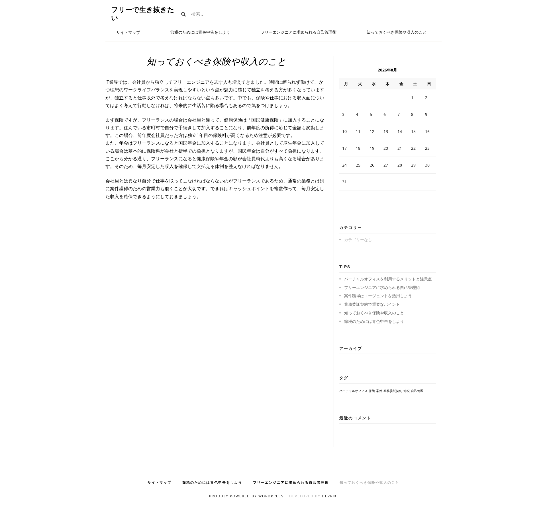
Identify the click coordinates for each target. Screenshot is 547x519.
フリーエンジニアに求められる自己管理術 (298, 32)
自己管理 (417, 391)
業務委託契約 (392, 391)
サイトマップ (128, 32)
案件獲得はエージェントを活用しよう (378, 295)
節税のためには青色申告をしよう (200, 32)
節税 (406, 391)
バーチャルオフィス (353, 391)
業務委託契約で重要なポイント (372, 304)
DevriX (329, 496)
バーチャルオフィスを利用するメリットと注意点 (388, 279)
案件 (379, 391)
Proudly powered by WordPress (247, 496)
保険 (372, 391)
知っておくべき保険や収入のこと (396, 32)
